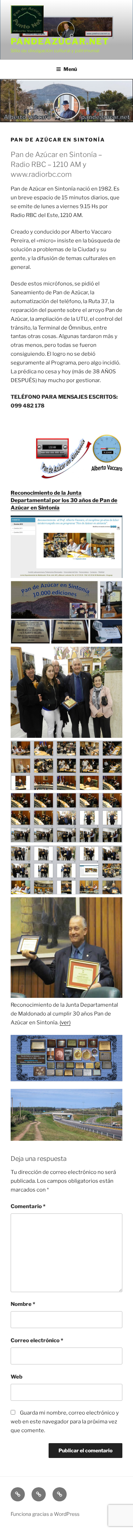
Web (16, 1377)
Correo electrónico (37, 1340)
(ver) (65, 1022)
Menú (70, 69)
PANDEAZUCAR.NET (60, 41)
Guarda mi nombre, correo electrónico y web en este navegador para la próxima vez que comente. (65, 1422)
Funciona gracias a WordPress (45, 1514)
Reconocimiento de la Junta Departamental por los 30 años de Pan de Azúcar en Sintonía (64, 500)
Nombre (23, 1304)
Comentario (28, 1206)
